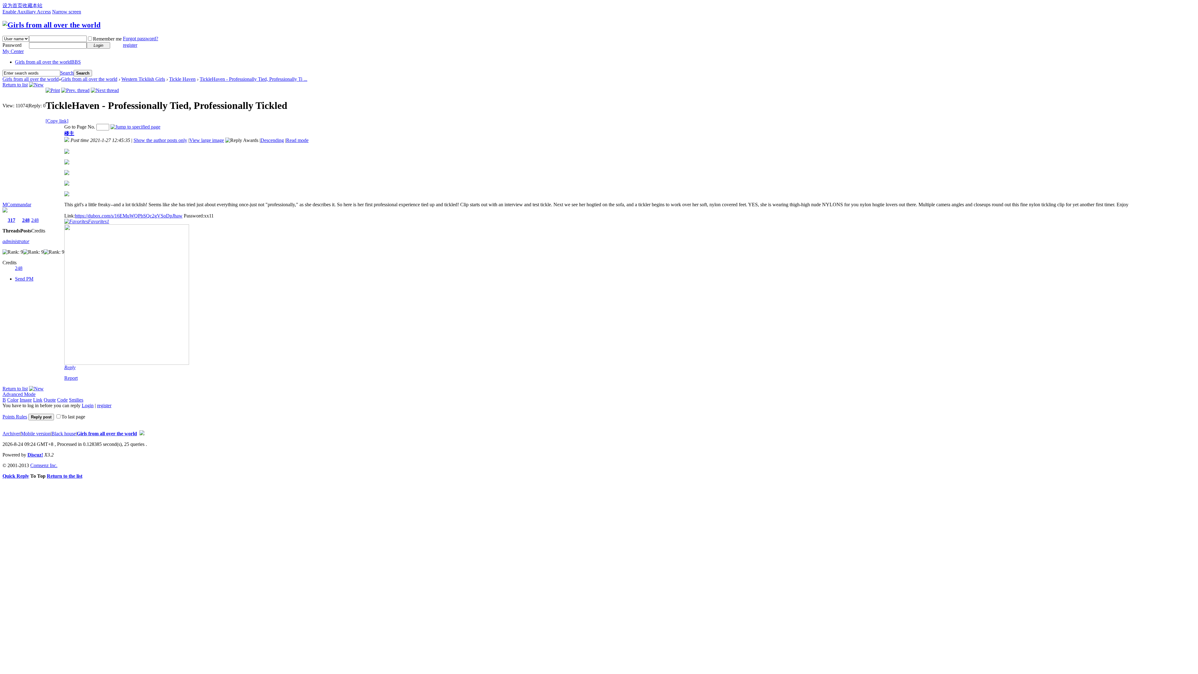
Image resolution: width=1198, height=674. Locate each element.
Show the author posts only (160, 140)
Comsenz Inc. (43, 465)
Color (12, 400)
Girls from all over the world (48, 62)
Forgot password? (140, 38)
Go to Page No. (79, 126)
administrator (15, 241)
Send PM (24, 278)
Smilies (76, 400)
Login (88, 405)
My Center (13, 51)
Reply (69, 367)
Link (37, 400)
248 (26, 220)
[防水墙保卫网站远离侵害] (141, 433)
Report (71, 378)
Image (26, 400)
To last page (73, 416)
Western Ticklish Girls (143, 79)
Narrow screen (66, 11)
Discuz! (35, 454)
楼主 (69, 133)
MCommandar (16, 204)
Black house (63, 433)
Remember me (107, 39)
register (130, 45)
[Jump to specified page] (135, 126)
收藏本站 (32, 5)
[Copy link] (57, 121)
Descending (272, 140)
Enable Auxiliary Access (26, 11)
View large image (206, 140)
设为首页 (12, 5)
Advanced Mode (19, 394)
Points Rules (14, 416)
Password (12, 45)
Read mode (297, 140)
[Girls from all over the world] (51, 25)
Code (62, 400)
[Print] (53, 90)
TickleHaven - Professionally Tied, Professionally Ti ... (253, 79)
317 (11, 220)
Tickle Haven (182, 79)
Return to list (15, 84)
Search (67, 73)
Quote (50, 400)
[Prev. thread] (75, 90)
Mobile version (36, 433)
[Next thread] (105, 90)
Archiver (11, 433)
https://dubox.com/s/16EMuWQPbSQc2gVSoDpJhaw (129, 215)
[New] (36, 84)
